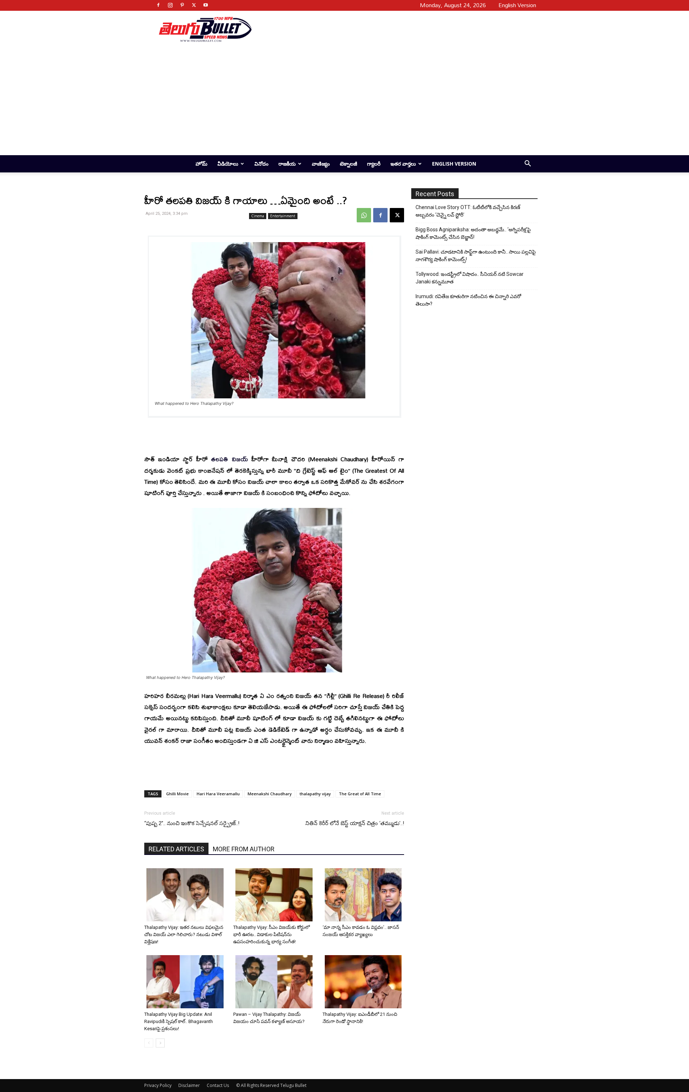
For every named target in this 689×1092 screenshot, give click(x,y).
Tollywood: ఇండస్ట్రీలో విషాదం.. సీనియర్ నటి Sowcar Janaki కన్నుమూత (470, 277)
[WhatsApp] (364, 215)
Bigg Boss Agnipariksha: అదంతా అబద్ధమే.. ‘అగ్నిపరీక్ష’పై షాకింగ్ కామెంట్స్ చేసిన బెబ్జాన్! (473, 233)
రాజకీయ (287, 163)
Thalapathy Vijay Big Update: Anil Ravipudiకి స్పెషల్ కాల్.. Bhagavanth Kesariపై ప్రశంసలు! (178, 1021)
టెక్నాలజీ (348, 163)
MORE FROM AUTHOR (244, 849)
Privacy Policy (158, 1085)
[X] (193, 5)
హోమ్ (201, 163)
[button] (527, 164)
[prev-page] (148, 1042)
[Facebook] (158, 5)
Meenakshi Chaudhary (270, 793)
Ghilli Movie (177, 793)
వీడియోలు (227, 163)
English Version (454, 163)
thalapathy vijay (315, 793)
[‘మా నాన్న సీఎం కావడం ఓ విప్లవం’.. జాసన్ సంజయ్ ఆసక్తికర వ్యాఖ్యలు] (364, 894)
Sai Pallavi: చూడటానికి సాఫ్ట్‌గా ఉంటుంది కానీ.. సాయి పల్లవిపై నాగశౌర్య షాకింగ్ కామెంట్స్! (476, 255)
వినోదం (261, 163)
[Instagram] (170, 5)
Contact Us (218, 1085)
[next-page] (160, 1042)
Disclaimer (189, 1085)
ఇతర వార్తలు (403, 163)
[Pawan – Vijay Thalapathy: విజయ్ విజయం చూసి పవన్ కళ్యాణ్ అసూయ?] (275, 981)
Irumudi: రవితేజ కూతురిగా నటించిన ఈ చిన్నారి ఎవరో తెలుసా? (468, 300)
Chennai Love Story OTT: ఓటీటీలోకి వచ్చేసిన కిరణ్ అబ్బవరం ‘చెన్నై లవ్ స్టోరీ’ (468, 211)
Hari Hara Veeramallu (218, 793)
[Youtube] (205, 5)
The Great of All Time (360, 793)
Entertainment (282, 215)
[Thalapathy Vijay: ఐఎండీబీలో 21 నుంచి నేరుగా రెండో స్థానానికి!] (364, 981)
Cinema (257, 215)
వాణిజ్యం (321, 163)
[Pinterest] (182, 5)
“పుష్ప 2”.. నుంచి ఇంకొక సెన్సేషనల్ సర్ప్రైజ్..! (191, 823)
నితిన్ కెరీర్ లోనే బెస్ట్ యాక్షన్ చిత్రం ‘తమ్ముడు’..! (354, 823)
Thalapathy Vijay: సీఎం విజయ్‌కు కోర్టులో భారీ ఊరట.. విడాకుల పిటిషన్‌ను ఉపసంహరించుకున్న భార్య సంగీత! (271, 934)
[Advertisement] (391, 29)
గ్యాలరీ (373, 163)
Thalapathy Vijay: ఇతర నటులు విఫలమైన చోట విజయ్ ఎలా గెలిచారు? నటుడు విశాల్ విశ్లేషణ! (183, 934)
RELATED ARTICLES (176, 849)
